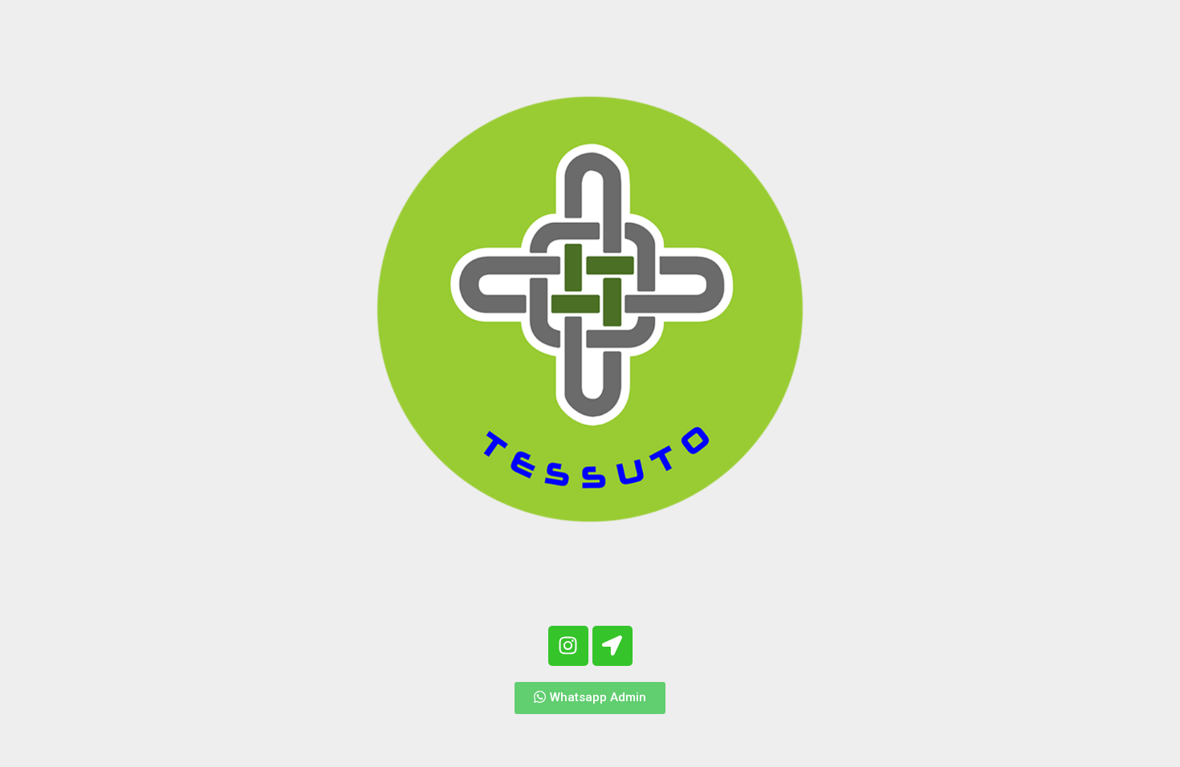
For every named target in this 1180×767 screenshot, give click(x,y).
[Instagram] (568, 646)
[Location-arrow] (612, 646)
